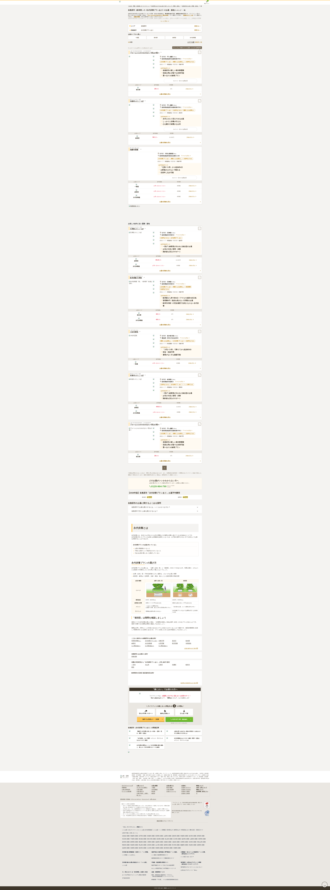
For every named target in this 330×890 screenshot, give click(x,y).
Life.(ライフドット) (133, 829)
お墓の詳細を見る (165, 94)
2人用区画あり (149, 646)
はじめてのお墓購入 (142, 787)
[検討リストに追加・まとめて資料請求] (199, 52)
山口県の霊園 (159, 845)
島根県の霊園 (134, 845)
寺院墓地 (188, 643)
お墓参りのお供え (186, 789)
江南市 (161, 664)
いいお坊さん (131, 855)
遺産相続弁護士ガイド (157, 858)
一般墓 (137, 37)
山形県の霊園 (167, 835)
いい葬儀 (124, 855)
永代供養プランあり (151, 641)
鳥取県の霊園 (125, 845)
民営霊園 (175, 643)
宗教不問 (161, 641)
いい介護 (183, 856)
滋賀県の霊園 (159, 842)
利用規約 (128, 799)
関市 (132, 667)
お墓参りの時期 (185, 793)
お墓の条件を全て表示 (190, 648)
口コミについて (145, 799)
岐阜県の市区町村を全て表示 (188, 683)
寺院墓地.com (184, 829)
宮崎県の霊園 (159, 848)
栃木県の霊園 (192, 835)
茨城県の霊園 (184, 835)
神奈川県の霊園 (151, 838)
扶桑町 (174, 664)
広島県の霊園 (150, 845)
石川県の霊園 (177, 838)
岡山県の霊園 (142, 845)
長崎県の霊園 (134, 848)
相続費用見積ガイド (162, 855)
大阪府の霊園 (175, 842)
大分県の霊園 (150, 848)
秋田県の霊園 (159, 835)
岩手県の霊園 (142, 835)
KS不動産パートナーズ (169, 868)
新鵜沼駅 (134, 656)
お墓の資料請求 (126, 789)
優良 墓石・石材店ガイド (196, 829)
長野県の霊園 (202, 838)
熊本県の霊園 (142, 848)
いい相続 (153, 855)
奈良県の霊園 (192, 842)
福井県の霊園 (185, 838)
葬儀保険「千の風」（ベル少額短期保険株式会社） (165, 879)
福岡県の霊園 (200, 845)
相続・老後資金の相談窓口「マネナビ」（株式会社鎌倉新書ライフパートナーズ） (162, 875)
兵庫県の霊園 (184, 842)
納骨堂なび (177, 829)
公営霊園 (161, 643)
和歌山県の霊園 (201, 842)
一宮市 (133, 664)
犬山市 (147, 664)
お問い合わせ (153, 799)
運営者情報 (122, 799)
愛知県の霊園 (142, 842)
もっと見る (164, 21)
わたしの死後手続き (156, 868)
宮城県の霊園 (150, 835)
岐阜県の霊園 (125, 842)
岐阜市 (188, 664)
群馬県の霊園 (200, 835)
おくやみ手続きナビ (127, 875)
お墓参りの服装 (185, 791)
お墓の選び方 (140, 791)
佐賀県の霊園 (125, 848)
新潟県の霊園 (160, 838)
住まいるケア (190, 856)
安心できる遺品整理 (168, 865)
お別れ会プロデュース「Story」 (189, 870)
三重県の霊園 (150, 842)
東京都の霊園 (142, 838)
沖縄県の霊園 (177, 848)
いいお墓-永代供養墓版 (146, 829)
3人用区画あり (163, 646)
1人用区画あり (136, 646)
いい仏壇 (124, 865)
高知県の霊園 (192, 845)
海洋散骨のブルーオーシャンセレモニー (191, 867)
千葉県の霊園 (134, 838)
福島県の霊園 (175, 835)
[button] (180, 81)
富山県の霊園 (168, 838)
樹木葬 (156, 37)
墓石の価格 (169, 787)
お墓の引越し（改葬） (143, 793)
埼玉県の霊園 (125, 838)
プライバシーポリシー (136, 799)
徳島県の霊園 (167, 845)
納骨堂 (174, 37)
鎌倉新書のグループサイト (165, 821)
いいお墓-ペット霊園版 (159, 829)
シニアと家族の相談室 (140, 875)
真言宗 (174, 641)
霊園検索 (124, 787)
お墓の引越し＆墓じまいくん (130, 832)
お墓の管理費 (170, 789)
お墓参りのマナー (186, 787)
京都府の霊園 (167, 842)
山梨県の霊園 (193, 838)
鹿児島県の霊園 (168, 848)
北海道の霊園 (125, 835)
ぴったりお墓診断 (126, 791)
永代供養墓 (193, 37)
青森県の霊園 (134, 835)
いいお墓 (124, 829)
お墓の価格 (140, 789)
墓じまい (139, 795)
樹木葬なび (170, 829)
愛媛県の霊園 (184, 845)
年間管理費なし (136, 641)
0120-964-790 (159, 486)
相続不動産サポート (156, 865)
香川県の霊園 (175, 845)
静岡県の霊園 (134, 842)
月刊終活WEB (126, 878)
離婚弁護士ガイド (169, 858)
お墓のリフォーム (171, 791)
